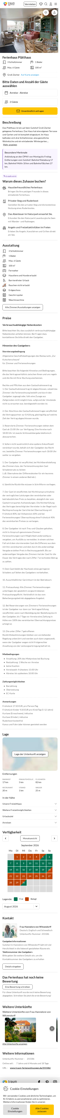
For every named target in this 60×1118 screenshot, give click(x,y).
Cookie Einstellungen (15, 1110)
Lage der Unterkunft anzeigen (30, 754)
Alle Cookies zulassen (42, 1110)
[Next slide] (52, 1028)
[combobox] (4, 906)
